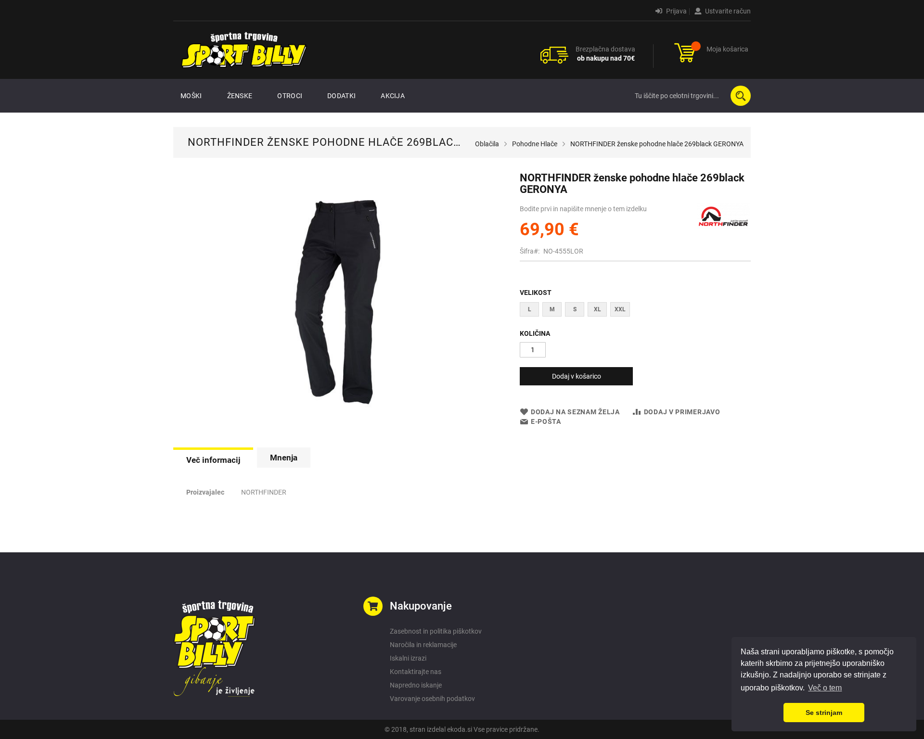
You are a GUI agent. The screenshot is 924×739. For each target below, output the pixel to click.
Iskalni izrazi (408, 658)
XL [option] (597, 309)
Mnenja (283, 457)
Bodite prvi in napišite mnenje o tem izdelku (583, 209)
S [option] (575, 309)
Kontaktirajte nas (415, 671)
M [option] (552, 309)
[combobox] (690, 96)
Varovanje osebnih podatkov (432, 698)
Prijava (676, 11)
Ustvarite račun (727, 11)
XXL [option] (620, 309)
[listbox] (635, 310)
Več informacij (213, 460)
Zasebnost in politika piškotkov (436, 631)
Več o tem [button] (825, 688)
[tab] (213, 459)
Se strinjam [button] (824, 712)
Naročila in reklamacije (423, 645)
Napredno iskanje (416, 685)
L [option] (529, 309)
